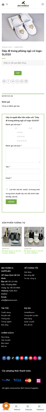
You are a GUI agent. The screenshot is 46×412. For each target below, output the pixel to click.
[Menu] (42, 4)
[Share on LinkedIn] (26, 81)
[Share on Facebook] (9, 81)
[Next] (44, 243)
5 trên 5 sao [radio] (12, 141)
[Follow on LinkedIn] (26, 358)
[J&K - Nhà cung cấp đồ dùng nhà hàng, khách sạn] (23, 4)
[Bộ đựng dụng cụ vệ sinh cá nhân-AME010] (12, 237)
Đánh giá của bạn (14, 124)
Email (9, 178)
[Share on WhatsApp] (4, 81)
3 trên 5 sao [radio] (12, 132)
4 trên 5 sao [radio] (12, 136)
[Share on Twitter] (13, 81)
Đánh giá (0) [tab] (7, 96)
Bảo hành (5, 343)
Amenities (18, 47)
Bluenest (10, 397)
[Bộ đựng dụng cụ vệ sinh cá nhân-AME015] (34, 237)
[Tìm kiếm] (7, 4)
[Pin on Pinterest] (22, 81)
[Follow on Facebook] (4, 358)
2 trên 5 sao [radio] (23, 128)
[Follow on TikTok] (13, 358)
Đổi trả (4, 346)
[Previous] (1, 243)
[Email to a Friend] (17, 81)
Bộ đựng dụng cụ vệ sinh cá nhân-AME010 (11, 252)
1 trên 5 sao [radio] (10, 128)
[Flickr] (35, 358)
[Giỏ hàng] (3, 4)
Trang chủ (7, 47)
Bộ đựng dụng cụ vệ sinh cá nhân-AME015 (33, 252)
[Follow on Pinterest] (22, 358)
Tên (8, 167)
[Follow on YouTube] (31, 358)
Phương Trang (23, 393)
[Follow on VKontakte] (40, 358)
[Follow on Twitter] (17, 358)
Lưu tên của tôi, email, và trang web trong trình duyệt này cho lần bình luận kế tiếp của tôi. (23, 193)
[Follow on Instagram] (9, 358)
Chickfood (13, 393)
